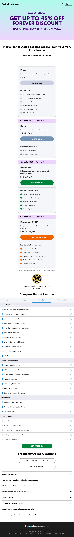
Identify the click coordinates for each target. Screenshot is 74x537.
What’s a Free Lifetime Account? (13, 486)
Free (8, 300)
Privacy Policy (32, 531)
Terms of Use (42, 531)
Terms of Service (56, 533)
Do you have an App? (9, 497)
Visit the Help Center (37, 461)
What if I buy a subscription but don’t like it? (18, 509)
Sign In (68, 4)
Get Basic (37, 139)
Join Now (37, 83)
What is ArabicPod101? (10, 474)
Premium (42, 300)
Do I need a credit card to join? (13, 503)
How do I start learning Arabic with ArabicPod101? (20, 480)
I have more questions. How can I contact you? (19, 515)
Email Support (37, 466)
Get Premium (37, 183)
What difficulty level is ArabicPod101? (15, 492)
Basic (24, 300)
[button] (62, 4)
